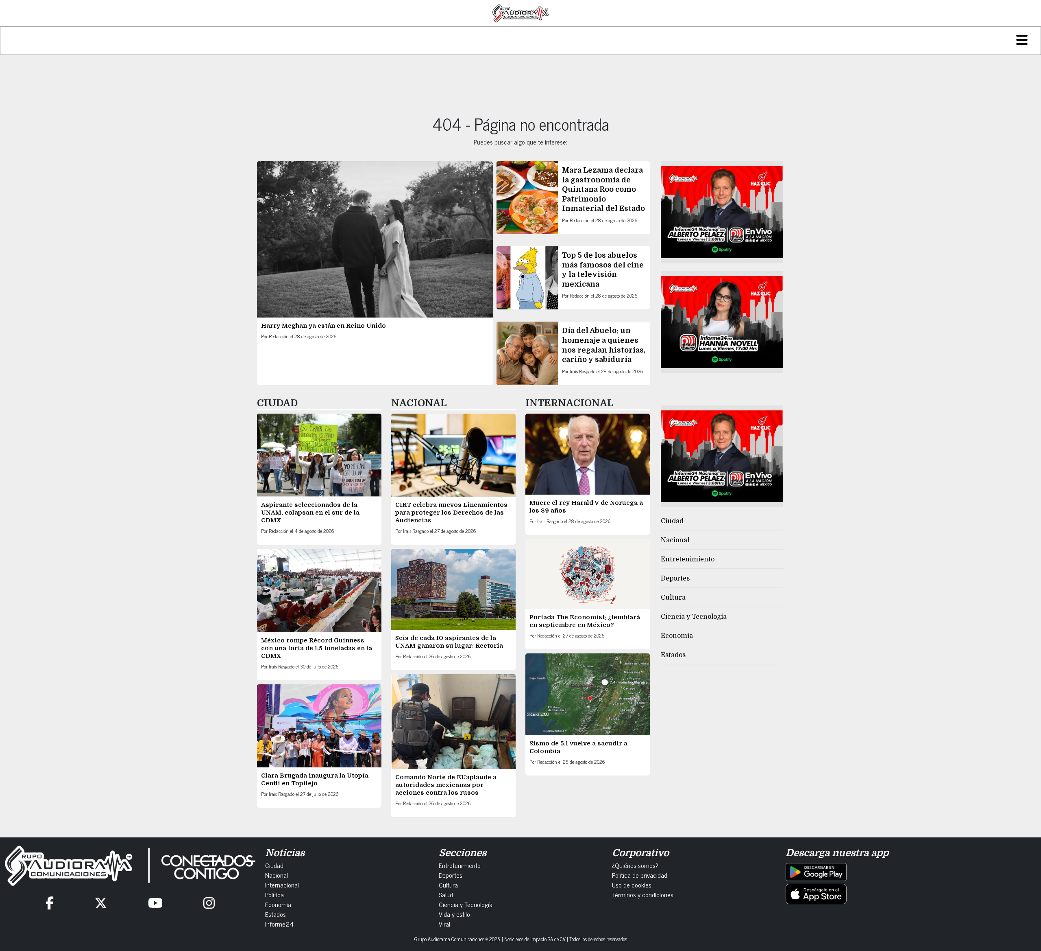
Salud (446, 894)
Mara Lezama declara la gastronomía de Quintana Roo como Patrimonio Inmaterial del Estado (603, 189)
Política (274, 894)
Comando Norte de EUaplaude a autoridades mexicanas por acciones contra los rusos (446, 785)
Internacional (282, 884)
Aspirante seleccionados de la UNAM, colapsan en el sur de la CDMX (310, 512)
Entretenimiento (687, 559)
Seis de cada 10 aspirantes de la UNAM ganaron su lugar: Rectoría (449, 641)
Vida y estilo (454, 914)
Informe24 (279, 923)
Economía (677, 636)
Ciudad (672, 521)
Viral (444, 923)
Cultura (673, 597)
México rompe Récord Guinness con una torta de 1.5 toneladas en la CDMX (316, 648)
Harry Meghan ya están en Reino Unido (323, 325)
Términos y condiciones (642, 894)
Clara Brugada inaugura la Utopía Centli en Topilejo (314, 779)
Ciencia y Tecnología (694, 616)
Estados (673, 655)
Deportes (675, 578)
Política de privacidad (639, 875)
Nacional (675, 540)
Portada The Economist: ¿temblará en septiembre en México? (584, 621)
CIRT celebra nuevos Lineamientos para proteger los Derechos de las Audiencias (451, 512)
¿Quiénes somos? (635, 865)
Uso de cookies (631, 884)
